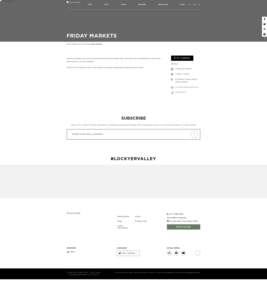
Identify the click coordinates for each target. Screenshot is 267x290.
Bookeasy (170, 272)
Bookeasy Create (193, 272)
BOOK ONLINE (183, 227)
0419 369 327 (180, 92)
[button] (182, 58)
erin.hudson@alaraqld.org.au (186, 87)
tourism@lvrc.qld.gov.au (176, 218)
